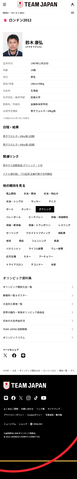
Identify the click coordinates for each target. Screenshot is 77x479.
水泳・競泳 (30, 193)
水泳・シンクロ (14, 201)
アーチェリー (46, 256)
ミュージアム (10, 423)
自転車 (61, 233)
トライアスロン (14, 264)
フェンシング (39, 240)
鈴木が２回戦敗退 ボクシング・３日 (22, 165)
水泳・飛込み (51, 193)
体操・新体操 (13, 225)
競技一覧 (63, 370)
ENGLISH (38, 423)
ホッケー (26, 209)
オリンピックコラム (14, 337)
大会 (14, 370)
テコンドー (37, 264)
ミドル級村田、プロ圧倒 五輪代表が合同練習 (27, 174)
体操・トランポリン (39, 225)
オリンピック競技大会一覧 (17, 287)
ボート (9, 209)
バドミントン (13, 248)
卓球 (8, 240)
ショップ (23, 423)
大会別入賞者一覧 (12, 304)
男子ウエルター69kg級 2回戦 (19, 144)
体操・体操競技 (59, 217)
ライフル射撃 (36, 248)
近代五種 (11, 256)
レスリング (64, 225)
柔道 (56, 240)
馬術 (21, 240)
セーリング (12, 233)
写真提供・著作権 (53, 414)
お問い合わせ (27, 408)
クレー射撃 (57, 248)
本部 (53, 264)
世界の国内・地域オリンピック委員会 (23, 312)
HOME (6, 370)
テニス (52, 201)
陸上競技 (11, 193)
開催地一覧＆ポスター (15, 295)
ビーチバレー (36, 217)
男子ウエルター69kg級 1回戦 (19, 136)
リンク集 (40, 408)
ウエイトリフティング (38, 233)
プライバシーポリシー (14, 414)
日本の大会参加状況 (14, 320)
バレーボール (13, 217)
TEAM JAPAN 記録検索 (15, 329)
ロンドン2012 (49, 370)
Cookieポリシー (34, 414)
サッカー (36, 201)
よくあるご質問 (11, 408)
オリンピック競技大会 (29, 370)
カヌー (27, 256)
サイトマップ (54, 408)
